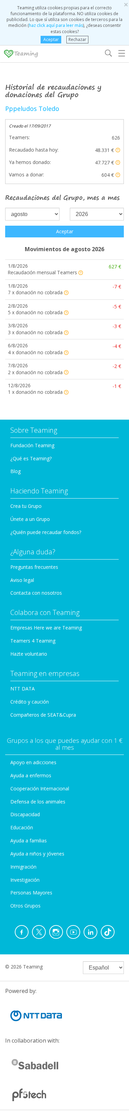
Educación (21, 827)
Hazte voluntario (28, 653)
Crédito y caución (29, 701)
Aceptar (51, 39)
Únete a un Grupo (30, 519)
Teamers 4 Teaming (32, 640)
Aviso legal (22, 580)
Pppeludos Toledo (32, 108)
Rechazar (77, 39)
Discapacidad (25, 814)
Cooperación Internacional (39, 788)
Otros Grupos (25, 905)
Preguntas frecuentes (34, 567)
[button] (118, 150)
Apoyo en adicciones (33, 762)
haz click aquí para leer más (56, 25)
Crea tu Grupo (26, 506)
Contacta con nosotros (36, 593)
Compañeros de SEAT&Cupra (43, 714)
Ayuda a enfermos (30, 775)
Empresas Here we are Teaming (46, 627)
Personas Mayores (31, 892)
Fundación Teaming (32, 445)
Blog (15, 471)
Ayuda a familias (28, 840)
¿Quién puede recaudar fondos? (45, 532)
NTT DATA (22, 688)
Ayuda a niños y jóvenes (37, 853)
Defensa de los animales (37, 801)
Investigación (25, 880)
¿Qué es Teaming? (31, 458)
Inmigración (23, 866)
